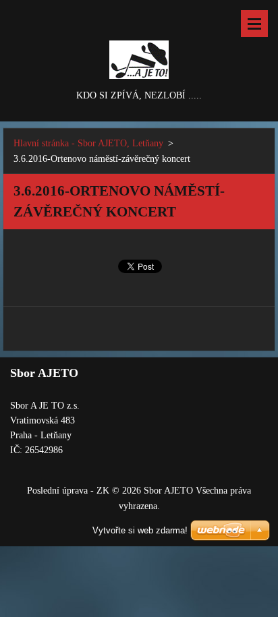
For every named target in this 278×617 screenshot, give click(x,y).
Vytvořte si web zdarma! (140, 530)
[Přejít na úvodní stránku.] (139, 44)
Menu (254, 23)
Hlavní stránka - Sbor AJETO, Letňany (88, 143)
